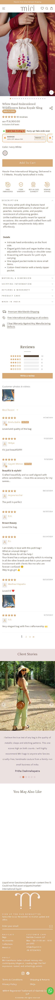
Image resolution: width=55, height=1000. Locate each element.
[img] (9, 418)
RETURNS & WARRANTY (16, 290)
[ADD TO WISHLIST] (41, 801)
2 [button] (26, 637)
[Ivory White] (5, 153)
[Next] (51, 704)
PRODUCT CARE (11, 296)
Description (10, 200)
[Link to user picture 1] (8, 601)
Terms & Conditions (12, 979)
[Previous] (3, 704)
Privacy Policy (9, 984)
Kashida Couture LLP (35, 937)
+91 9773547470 (33, 950)
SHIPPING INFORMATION (17, 284)
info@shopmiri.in (33, 947)
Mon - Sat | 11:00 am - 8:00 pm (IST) (39, 942)
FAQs (33, 984)
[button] (9, 117)
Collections (7, 944)
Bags (4, 937)
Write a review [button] (27, 376)
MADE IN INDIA (11, 302)
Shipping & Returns (40, 979)
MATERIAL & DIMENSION (17, 278)
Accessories (7, 940)
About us (6, 947)
